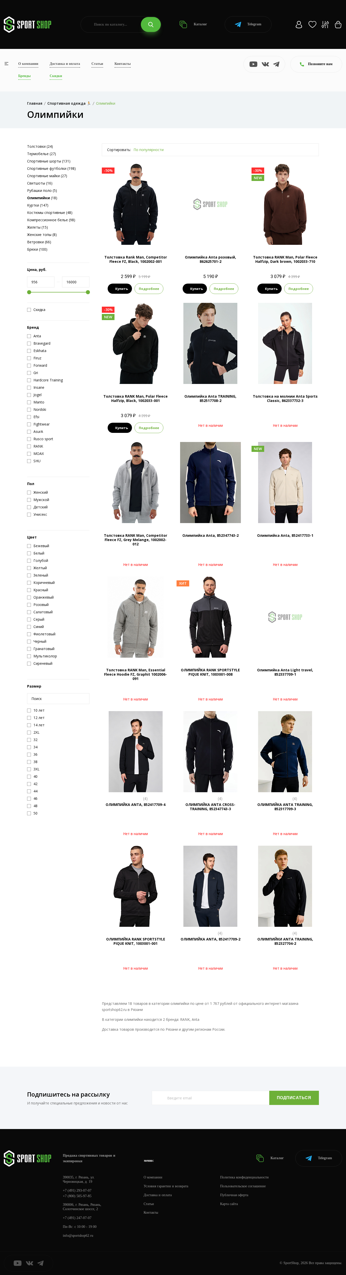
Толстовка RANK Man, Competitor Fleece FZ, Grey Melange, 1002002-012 (135, 539)
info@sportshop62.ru (78, 1235)
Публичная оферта (234, 1195)
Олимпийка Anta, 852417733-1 (285, 535)
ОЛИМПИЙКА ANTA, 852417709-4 (135, 804)
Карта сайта (229, 1204)
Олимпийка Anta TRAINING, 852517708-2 (210, 398)
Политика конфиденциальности (244, 1177)
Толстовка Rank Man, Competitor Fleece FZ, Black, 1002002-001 (135, 259)
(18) (42, 197)
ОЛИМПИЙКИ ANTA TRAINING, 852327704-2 (285, 941)
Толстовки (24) (40, 146)
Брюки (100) (37, 249)
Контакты (122, 64)
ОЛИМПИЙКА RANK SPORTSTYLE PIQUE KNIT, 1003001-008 (210, 672)
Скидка (39, 309)
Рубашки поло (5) (42, 190)
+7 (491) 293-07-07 (77, 1190)
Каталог (200, 24)
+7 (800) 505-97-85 (77, 1196)
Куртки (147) (37, 205)
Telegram (254, 24)
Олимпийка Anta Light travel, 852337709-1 (285, 672)
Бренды (24, 76)
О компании (28, 64)
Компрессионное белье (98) (51, 219)
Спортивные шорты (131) (48, 161)
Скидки (56, 76)
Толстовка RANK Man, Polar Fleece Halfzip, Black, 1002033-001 (135, 398)
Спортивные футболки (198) (51, 168)
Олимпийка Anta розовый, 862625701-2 (210, 259)
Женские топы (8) (42, 234)
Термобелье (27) (41, 153)
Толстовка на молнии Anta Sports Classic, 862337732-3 (285, 398)
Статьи (97, 64)
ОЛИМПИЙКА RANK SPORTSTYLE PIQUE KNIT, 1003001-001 (135, 941)
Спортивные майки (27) (47, 175)
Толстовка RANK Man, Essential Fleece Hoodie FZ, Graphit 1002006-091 (135, 674)
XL (294, 236)
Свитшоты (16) (39, 183)
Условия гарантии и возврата (166, 1186)
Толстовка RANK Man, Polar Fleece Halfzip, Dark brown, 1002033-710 (285, 259)
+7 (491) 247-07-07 (77, 1218)
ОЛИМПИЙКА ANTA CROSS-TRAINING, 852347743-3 (210, 806)
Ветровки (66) (39, 241)
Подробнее (149, 288)
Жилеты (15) (37, 227)
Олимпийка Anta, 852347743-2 (210, 535)
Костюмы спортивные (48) (49, 212)
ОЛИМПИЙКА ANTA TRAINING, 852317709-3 (285, 806)
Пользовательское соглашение (243, 1186)
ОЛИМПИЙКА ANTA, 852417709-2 (210, 939)
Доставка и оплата (65, 64)
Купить (121, 288)
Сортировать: (119, 149)
